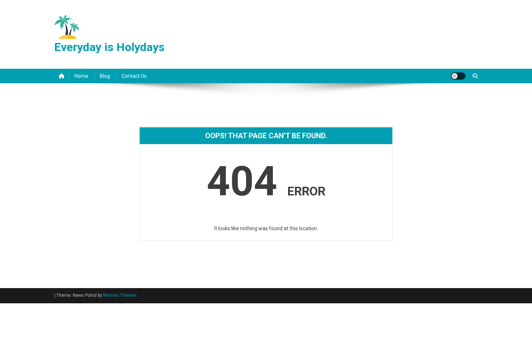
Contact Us (134, 76)
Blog (105, 76)
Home (81, 76)
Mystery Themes (120, 295)
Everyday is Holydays (109, 47)
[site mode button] (458, 76)
